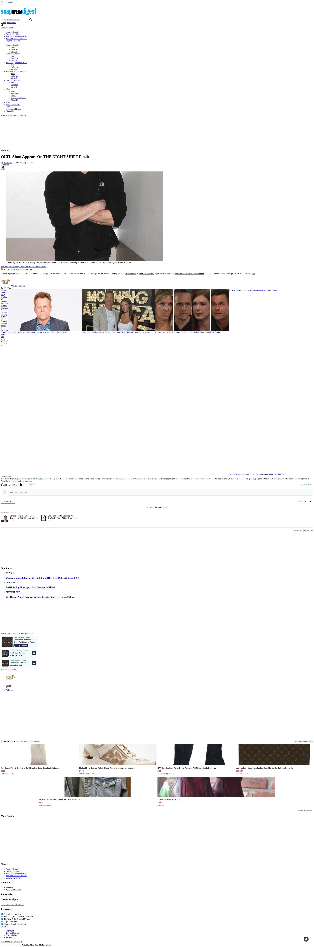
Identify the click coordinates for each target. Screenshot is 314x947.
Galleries (14, 49)
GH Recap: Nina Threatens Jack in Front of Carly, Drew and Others (40, 597)
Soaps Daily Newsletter (13, 914)
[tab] (8, 502)
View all (14, 52)
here (253, 274)
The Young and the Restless (16, 36)
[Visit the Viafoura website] (308, 530)
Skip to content (7, 2)
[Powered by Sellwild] (309, 810)
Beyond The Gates (13, 41)
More (8, 89)
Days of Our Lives (13, 34)
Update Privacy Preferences (11, 941)
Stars (13, 91)
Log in (303, 484)
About (8, 686)
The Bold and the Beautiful (16, 39)
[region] (157, 507)
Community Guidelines (36, 479)
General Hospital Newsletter (15, 924)
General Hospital (12, 32)
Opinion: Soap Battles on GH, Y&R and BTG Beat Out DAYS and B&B (42, 578)
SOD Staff (8, 163)
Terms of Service (19, 115)
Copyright (10, 931)
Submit (4, 926)
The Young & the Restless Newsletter (18, 917)
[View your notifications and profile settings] (310, 501)
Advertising (10, 937)
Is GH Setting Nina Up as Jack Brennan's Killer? (30, 587)
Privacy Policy (6, 115)
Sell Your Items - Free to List (27, 741)
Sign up (308, 484)
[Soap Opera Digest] (6, 859)
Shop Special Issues (13, 889)
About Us (14, 100)
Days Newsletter (10, 922)
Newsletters (11, 23)
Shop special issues (18, 98)
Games (3, 23)
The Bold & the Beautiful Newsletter (18, 919)
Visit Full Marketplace (304, 741)
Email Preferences (13, 105)
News (13, 47)
